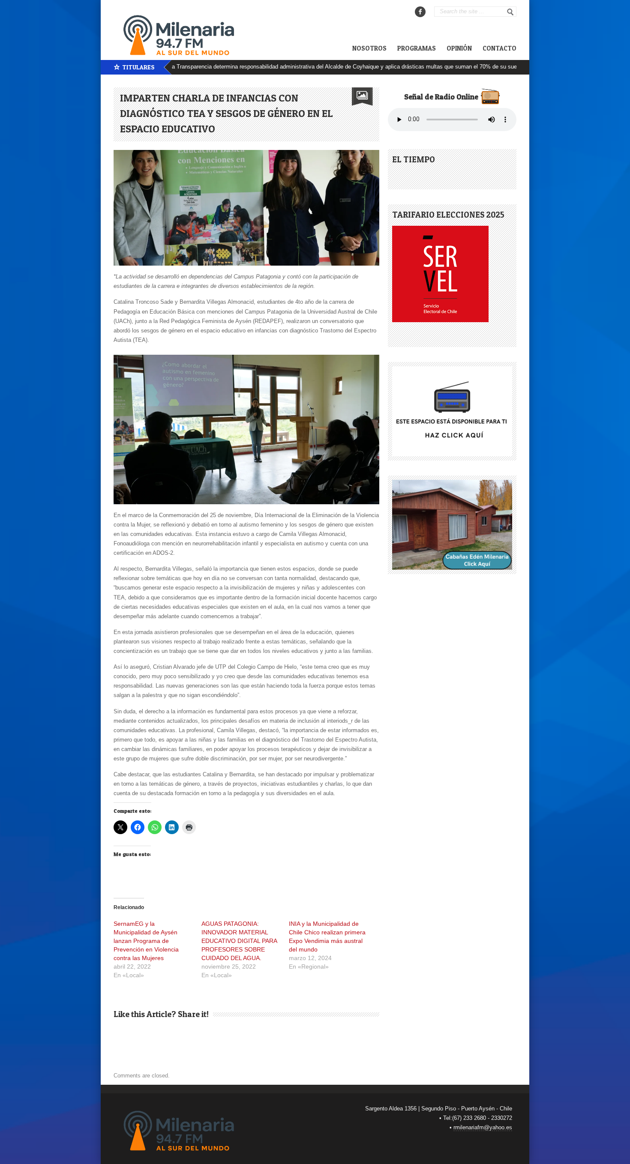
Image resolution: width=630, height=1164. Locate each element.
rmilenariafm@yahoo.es (482, 1127)
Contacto (499, 48)
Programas (416, 48)
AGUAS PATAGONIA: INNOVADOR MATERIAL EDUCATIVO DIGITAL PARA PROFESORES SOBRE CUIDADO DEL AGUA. (239, 940)
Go (510, 12)
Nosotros (369, 48)
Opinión (459, 48)
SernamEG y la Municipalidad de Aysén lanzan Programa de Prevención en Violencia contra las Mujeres (146, 940)
